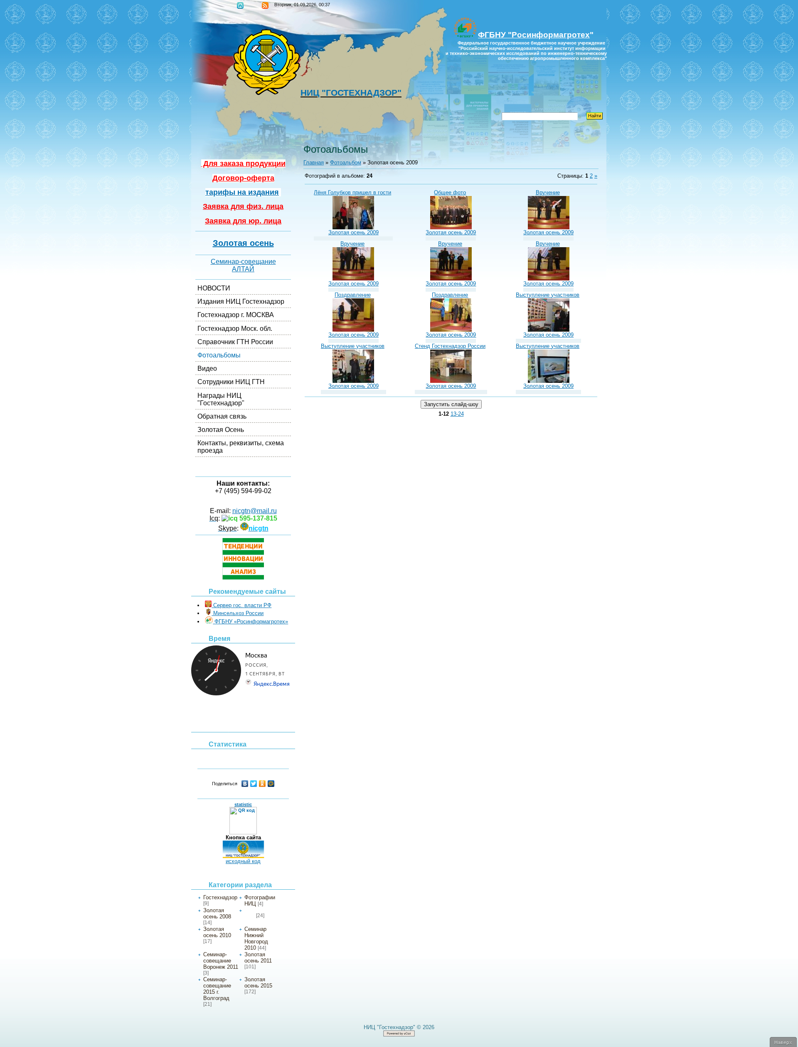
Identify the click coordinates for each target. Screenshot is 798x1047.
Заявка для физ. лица (243, 206)
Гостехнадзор (220, 897)
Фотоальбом (345, 162)
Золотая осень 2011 (258, 957)
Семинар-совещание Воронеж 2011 (220, 960)
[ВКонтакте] (245, 783)
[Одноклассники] (262, 783)
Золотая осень (243, 243)
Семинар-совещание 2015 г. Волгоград (217, 988)
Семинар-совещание (243, 261)
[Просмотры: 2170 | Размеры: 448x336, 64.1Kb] (548, 227)
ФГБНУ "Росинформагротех (534, 34)
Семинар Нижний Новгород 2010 (256, 938)
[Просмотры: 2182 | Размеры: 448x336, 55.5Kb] (451, 278)
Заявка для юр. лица (243, 221)
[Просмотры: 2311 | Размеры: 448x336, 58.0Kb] (548, 278)
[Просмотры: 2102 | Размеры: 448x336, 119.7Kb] (451, 227)
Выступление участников (547, 295)
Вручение (548, 192)
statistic (243, 804)
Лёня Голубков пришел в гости (352, 192)
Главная (240, 5)
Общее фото (450, 192)
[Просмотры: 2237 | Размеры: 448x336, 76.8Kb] (353, 227)
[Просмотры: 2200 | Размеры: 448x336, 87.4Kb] (548, 330)
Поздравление (353, 295)
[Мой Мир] (271, 783)
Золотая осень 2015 (258, 982)
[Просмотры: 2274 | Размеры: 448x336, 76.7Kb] (548, 381)
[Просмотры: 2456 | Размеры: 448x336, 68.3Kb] (451, 330)
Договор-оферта (243, 178)
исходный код (243, 861)
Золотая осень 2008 (217, 913)
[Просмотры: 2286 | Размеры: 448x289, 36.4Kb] (451, 381)
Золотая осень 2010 (217, 932)
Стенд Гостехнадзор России (450, 346)
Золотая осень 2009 (353, 232)
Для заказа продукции (243, 163)
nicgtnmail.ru (254, 510)
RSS (265, 5)
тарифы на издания (242, 192)
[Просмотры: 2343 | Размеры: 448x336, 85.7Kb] (353, 381)
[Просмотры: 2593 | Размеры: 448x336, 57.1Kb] (353, 330)
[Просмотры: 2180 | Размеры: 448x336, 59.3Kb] (353, 278)
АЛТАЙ (243, 269)
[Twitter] (253, 783)
